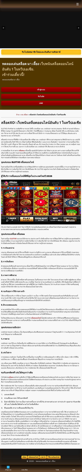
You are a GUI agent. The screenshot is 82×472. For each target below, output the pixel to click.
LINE (41, 103)
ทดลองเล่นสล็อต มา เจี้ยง (45, 461)
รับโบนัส (41, 96)
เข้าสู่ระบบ (41, 89)
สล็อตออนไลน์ (33, 457)
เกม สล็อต (24, 115)
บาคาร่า (43, 457)
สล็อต (24, 457)
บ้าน (17, 115)
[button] (3, 28)
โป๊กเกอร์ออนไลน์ (53, 457)
